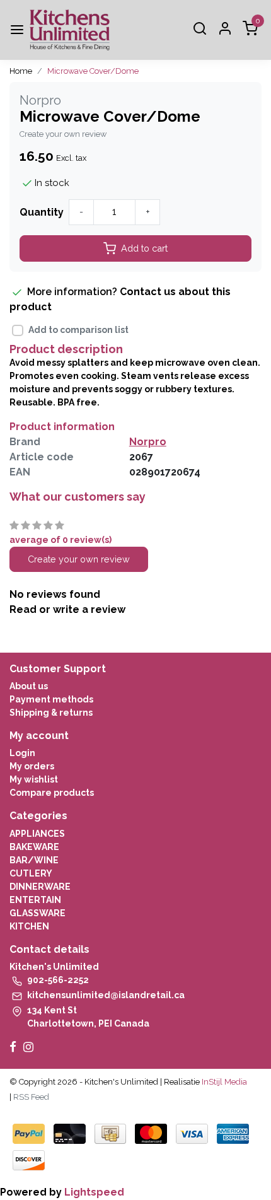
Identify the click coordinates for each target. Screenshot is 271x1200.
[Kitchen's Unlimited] (70, 29)
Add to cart (144, 248)
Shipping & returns (51, 713)
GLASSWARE (37, 913)
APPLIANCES (37, 834)
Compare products (51, 793)
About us (28, 686)
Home (20, 71)
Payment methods (51, 699)
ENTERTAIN (35, 900)
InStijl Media (223, 1081)
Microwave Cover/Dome (93, 71)
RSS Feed (31, 1097)
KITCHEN (29, 926)
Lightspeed (94, 1192)
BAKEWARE (34, 847)
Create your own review (63, 134)
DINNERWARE (40, 887)
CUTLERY (30, 873)
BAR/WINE (34, 860)
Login (22, 753)
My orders (31, 766)
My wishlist (33, 779)
